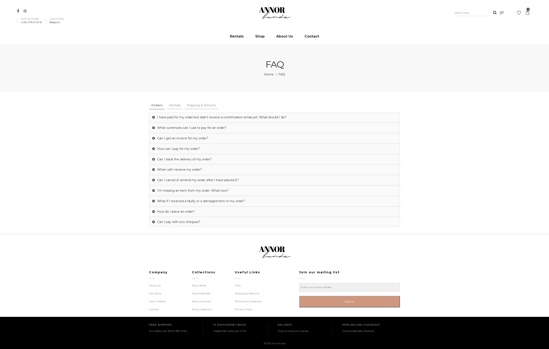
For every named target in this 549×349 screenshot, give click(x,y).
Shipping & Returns (201, 105)
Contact (154, 309)
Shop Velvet (199, 285)
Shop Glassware (202, 309)
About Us (155, 285)
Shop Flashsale (201, 293)
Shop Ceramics (201, 301)
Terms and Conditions (248, 301)
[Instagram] (26, 11)
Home (269, 74)
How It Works (157, 301)
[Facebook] (18, 11)
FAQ (238, 285)
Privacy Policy (243, 309)
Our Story (155, 293)
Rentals (174, 105)
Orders (157, 105)
